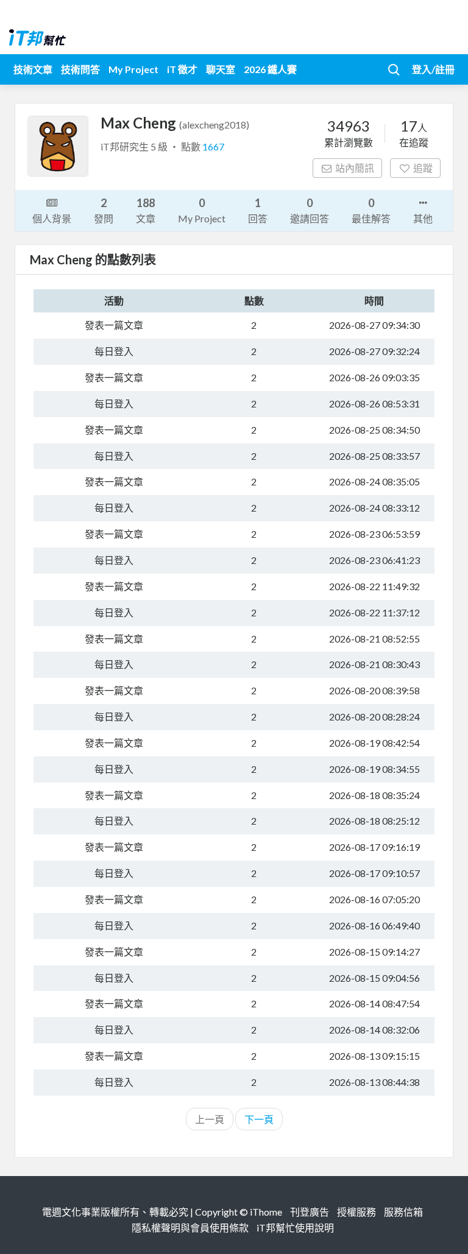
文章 (145, 210)
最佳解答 (371, 210)
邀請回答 (309, 210)
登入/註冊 (433, 69)
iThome (266, 1211)
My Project (133, 69)
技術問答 (80, 69)
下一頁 (259, 1119)
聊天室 (220, 69)
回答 (258, 210)
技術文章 (32, 69)
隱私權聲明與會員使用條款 (190, 1227)
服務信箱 (403, 1211)
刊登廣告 (309, 1211)
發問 (103, 210)
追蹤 (423, 168)
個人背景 (51, 218)
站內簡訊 (354, 168)
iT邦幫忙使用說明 (295, 1227)
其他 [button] (423, 218)
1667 (213, 146)
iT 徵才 (182, 69)
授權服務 (356, 1211)
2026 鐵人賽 (270, 69)
